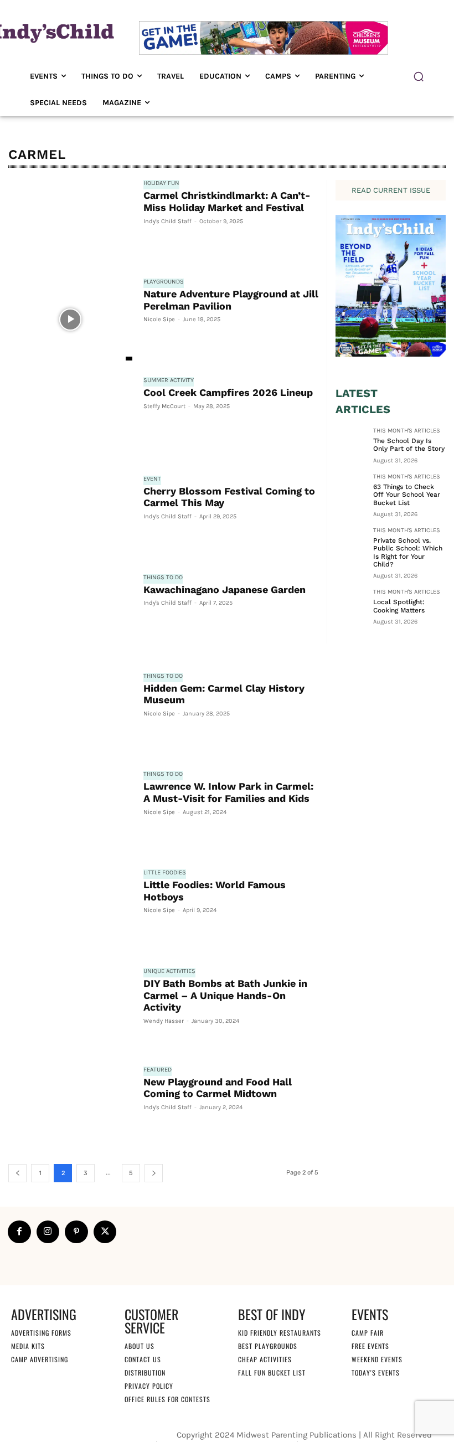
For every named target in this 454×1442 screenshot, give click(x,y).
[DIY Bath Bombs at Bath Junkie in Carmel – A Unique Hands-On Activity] (70, 1009)
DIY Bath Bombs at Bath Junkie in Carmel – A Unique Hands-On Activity (225, 995)
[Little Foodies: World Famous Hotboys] (70, 910)
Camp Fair (368, 1332)
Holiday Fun (161, 183)
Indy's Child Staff (167, 221)
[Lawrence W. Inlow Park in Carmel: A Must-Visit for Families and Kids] (70, 812)
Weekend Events (377, 1359)
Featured (157, 1070)
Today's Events (376, 1372)
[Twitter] (105, 1232)
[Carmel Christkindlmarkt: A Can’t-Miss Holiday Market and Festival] (70, 221)
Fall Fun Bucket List (272, 1372)
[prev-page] (17, 1173)
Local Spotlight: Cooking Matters (399, 606)
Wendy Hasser (163, 1020)
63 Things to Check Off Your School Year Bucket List (406, 495)
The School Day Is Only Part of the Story (409, 444)
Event (152, 479)
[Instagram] (48, 1232)
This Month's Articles (406, 431)
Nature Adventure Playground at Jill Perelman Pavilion (230, 300)
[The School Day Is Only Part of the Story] (351, 443)
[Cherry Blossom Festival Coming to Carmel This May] (70, 517)
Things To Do (163, 577)
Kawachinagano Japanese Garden (224, 589)
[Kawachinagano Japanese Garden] (70, 615)
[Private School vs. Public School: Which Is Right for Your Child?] (351, 542)
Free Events (370, 1346)
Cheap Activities (265, 1359)
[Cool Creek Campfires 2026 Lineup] (70, 418)
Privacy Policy (149, 1385)
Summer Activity (168, 380)
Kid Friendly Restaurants (279, 1332)
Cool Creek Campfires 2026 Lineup (228, 392)
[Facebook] (19, 1232)
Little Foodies (164, 872)
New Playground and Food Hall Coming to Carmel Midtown (217, 1088)
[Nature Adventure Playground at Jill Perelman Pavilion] (70, 319)
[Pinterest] (76, 1232)
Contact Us (143, 1359)
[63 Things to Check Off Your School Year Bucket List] (351, 488)
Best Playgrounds (267, 1346)
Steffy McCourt (164, 406)
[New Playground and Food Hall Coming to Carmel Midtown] (70, 1108)
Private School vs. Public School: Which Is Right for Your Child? (407, 552)
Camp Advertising (39, 1359)
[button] (418, 76)
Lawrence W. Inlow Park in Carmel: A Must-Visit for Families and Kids (228, 792)
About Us (139, 1346)
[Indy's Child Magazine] (53, 32)
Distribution (145, 1372)
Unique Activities (169, 971)
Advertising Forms (41, 1332)
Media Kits (28, 1346)
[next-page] (154, 1173)
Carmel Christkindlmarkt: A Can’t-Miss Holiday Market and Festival (227, 201)
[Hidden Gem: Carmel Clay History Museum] (70, 714)
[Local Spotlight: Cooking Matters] (351, 604)
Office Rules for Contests (167, 1399)
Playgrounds (163, 282)
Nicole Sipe (159, 319)
